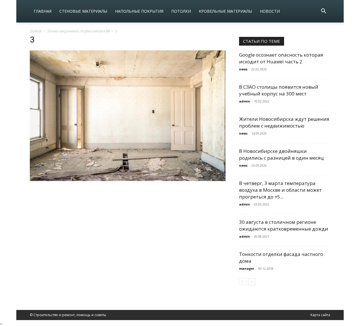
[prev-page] (242, 281)
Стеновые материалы (83, 11)
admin (244, 101)
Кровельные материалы (225, 11)
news (243, 69)
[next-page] (251, 281)
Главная (42, 11)
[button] (323, 11)
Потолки (181, 11)
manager (246, 268)
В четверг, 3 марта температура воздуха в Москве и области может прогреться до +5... (280, 190)
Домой (36, 31)
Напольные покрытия (139, 11)
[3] (128, 179)
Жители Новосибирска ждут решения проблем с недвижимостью (284, 122)
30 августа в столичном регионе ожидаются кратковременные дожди (283, 225)
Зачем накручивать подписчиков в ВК (78, 31)
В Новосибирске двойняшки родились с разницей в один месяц (281, 154)
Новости (270, 11)
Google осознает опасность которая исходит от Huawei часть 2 (281, 58)
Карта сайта (320, 314)
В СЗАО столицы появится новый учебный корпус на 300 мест (278, 90)
